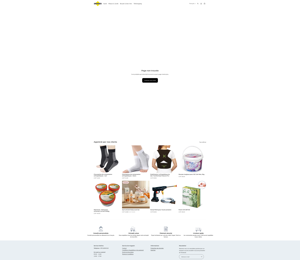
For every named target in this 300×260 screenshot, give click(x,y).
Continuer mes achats (150, 80)
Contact (124, 248)
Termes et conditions (128, 254)
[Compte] (201, 3)
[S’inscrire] (201, 256)
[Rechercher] (198, 3)
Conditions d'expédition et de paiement (133, 250)
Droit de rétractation (128, 252)
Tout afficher (202, 142)
